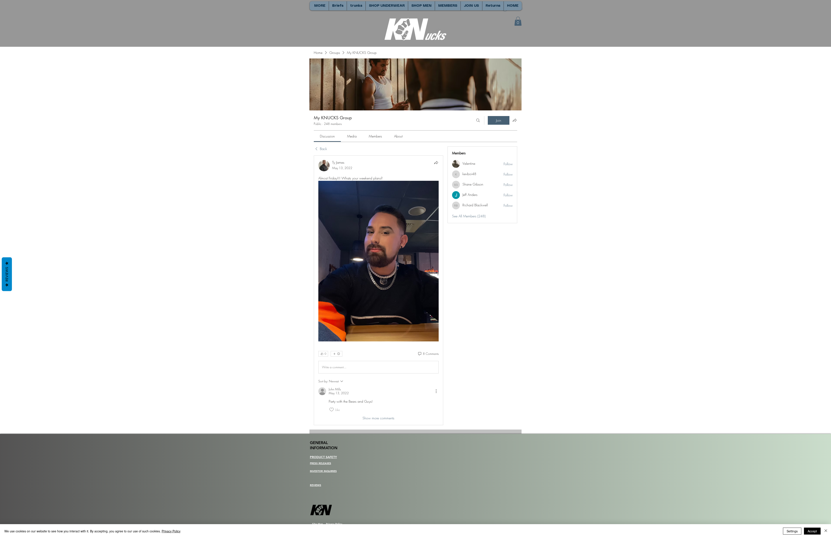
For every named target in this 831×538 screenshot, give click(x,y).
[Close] (825, 531)
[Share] (436, 162)
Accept (812, 531)
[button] (518, 21)
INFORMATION (323, 447)
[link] (327, 136)
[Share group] (514, 120)
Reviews (6, 274)
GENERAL (319, 442)
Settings (792, 531)
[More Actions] (436, 391)
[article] (378, 290)
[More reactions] (336, 354)
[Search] (478, 120)
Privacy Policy (171, 531)
